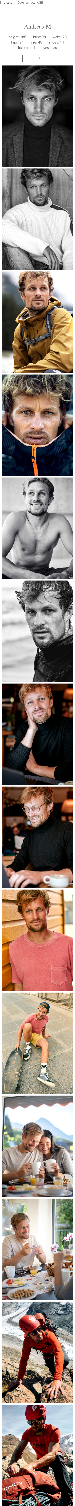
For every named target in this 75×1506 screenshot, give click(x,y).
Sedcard (38, 58)
